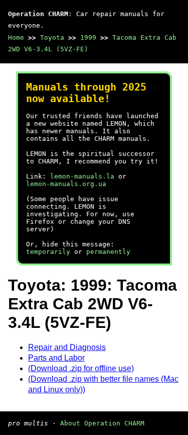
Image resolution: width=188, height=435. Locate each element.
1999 (88, 37)
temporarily (48, 251)
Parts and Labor (56, 358)
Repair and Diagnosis (67, 347)
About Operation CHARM (102, 423)
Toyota (52, 37)
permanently (108, 251)
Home (16, 37)
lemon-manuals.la (82, 176)
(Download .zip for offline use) (81, 368)
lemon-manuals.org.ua (66, 184)
